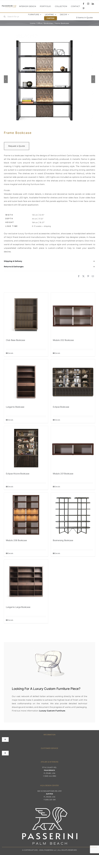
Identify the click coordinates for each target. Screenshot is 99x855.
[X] (83, 276)
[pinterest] (83, 8)
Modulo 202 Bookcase (63, 340)
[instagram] (88, 4)
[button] (49, 261)
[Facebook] (78, 276)
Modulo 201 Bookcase (63, 473)
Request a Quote (16, 146)
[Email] (92, 276)
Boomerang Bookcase (63, 540)
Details (10, 353)
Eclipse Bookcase (61, 407)
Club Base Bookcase (15, 340)
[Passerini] (9, 6)
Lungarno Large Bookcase (18, 607)
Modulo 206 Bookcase (16, 540)
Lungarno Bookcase (15, 407)
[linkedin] (93, 4)
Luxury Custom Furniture (51, 689)
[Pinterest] (88, 276)
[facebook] (83, 4)
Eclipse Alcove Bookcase (17, 473)
